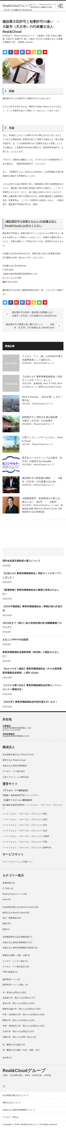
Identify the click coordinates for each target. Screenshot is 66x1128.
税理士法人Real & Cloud (50, 387)
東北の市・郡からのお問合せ (16, 1003)
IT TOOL (52, 383)
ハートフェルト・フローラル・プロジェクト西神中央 (27, 847)
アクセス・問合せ (11, 1117)
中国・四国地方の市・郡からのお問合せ (21, 1026)
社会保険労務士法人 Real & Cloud (18, 754)
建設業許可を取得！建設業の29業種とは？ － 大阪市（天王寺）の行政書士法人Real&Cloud (36, 314)
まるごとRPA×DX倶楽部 (15, 639)
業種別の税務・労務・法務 (15, 955)
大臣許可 (10, 39)
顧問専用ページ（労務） (14, 985)
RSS (4, 1086)
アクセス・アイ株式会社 (14, 771)
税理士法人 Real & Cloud (14, 760)
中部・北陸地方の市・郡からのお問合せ (21, 1014)
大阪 (48, 36)
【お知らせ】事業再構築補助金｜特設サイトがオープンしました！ (32, 575)
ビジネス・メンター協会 (14, 961)
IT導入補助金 (8, 972)
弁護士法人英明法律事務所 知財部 (18, 948)
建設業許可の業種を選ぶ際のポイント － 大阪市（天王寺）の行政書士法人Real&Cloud (30, 326)
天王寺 (39, 39)
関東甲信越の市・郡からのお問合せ (19, 1009)
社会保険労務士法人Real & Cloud (18, 907)
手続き (54, 36)
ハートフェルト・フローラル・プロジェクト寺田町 (26, 836)
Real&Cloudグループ (17, 5)
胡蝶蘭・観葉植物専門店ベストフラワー (21, 795)
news (45, 383)
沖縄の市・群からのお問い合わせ (18, 1037)
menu (59, 6)
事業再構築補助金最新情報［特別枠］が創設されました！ (31, 654)
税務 (31, 508)
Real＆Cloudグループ (47, 4)
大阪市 (32, 39)
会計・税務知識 (10, 918)
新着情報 (38, 383)
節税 (5, 929)
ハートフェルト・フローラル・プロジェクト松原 (25, 830)
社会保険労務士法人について (16, 1095)
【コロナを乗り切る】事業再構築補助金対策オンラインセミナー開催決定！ (32, 687)
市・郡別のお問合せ (12, 992)
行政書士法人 (49, 39)
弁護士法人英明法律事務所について (19, 1110)
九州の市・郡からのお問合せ (16, 1031)
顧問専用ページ (10, 979)
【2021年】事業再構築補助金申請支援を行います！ (30, 701)
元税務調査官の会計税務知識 (16, 937)
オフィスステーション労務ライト (18, 862)
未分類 (6, 1057)
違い (26, 39)
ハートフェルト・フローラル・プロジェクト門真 (25, 842)
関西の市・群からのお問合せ (16, 1020)
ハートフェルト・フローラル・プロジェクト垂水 (25, 814)
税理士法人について (12, 1102)
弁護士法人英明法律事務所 (15, 766)
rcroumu (29, 42)
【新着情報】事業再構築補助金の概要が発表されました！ (31, 591)
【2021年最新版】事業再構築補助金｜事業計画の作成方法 (32, 608)
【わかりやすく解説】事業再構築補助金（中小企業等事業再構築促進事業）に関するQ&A (32, 670)
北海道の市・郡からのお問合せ (17, 998)
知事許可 (19, 39)
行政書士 (41, 36)
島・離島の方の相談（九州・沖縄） (19, 1050)
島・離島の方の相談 (12, 1044)
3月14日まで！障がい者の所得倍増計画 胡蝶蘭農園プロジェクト (32, 625)
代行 (14, 42)
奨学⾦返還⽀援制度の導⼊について (21, 560)
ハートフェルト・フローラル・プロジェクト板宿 (25, 819)
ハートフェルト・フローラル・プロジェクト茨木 (25, 825)
